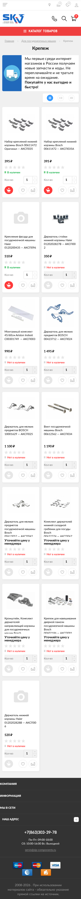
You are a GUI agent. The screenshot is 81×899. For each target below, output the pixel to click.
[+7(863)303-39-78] (54, 18)
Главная (9, 41)
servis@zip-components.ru (40, 850)
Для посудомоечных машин (38, 41)
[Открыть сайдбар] (5, 4)
